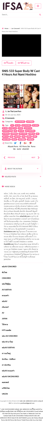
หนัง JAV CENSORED (10, 336)
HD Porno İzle (24, 146)
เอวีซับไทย (30, 139)
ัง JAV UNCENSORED (8, 409)
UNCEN (5, 394)
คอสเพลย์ (5, 382)
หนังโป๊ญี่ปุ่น (30, 121)
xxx (23, 136)
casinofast (27, 204)
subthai (17, 136)
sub (11, 136)
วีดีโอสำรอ (24, 63)
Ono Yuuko (23, 133)
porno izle (10, 192)
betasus (35, 240)
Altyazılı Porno (13, 146)
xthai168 (25, 149)
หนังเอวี (14, 139)
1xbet (18, 240)
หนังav (29, 136)
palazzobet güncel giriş (20, 197)
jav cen (21, 131)
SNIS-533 (5, 136)
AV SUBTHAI (7, 290)
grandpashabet (35, 199)
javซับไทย (14, 133)
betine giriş (6, 207)
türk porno (16, 413)
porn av (31, 133)
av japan (35, 125)
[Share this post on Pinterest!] (30, 143)
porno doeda (19, 192)
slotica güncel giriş (26, 194)
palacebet (10, 209)
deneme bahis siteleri (31, 224)
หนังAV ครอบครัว (8, 371)
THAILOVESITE (29, 415)
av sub (5, 128)
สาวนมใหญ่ (6, 353)
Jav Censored (15, 28)
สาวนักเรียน (6, 365)
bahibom (36, 204)
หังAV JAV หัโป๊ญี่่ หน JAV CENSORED (22, 411)
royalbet (11, 214)
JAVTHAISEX (23, 418)
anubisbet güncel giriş (20, 199)
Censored (6, 278)
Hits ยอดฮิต (6, 330)
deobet (5, 217)
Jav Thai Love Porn (14, 111)
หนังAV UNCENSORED (10, 376)
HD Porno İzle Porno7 (15, 420)
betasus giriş (26, 240)
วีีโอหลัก (9, 63)
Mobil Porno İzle (27, 420)
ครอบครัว (5, 295)
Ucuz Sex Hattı (37, 420)
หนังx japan (6, 139)
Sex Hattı (23, 413)
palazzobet (20, 214)
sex (37, 133)
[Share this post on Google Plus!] (25, 143)
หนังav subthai (8, 348)
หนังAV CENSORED (9, 267)
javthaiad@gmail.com (27, 403)
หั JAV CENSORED (18, 415)
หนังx (34, 136)
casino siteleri (7, 227)
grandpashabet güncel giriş (11, 202)
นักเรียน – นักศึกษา (9, 359)
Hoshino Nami (7, 131)
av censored (26, 125)
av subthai (12, 128)
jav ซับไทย (6, 133)
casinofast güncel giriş (10, 194)
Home (6, 28)
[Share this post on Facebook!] (20, 143)
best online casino (8, 237)
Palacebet (18, 204)
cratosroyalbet (30, 242)
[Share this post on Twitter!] (15, 143)
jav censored (30, 131)
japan (4, 319)
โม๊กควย (5, 324)
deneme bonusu (24, 230)
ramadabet (7, 222)
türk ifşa (10, 413)
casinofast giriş (16, 245)
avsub (20, 128)
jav (15, 131)
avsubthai (28, 128)
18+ (12, 125)
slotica (12, 217)
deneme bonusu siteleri (22, 227)
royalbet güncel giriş (31, 192)
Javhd (19, 149)
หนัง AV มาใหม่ (7, 342)
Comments (9, 118)
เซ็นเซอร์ (5, 307)
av (3, 313)
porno (4, 192)
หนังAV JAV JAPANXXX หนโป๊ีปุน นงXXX (27, 409)
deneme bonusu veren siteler (23, 222)
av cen (18, 125)
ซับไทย (4, 272)
